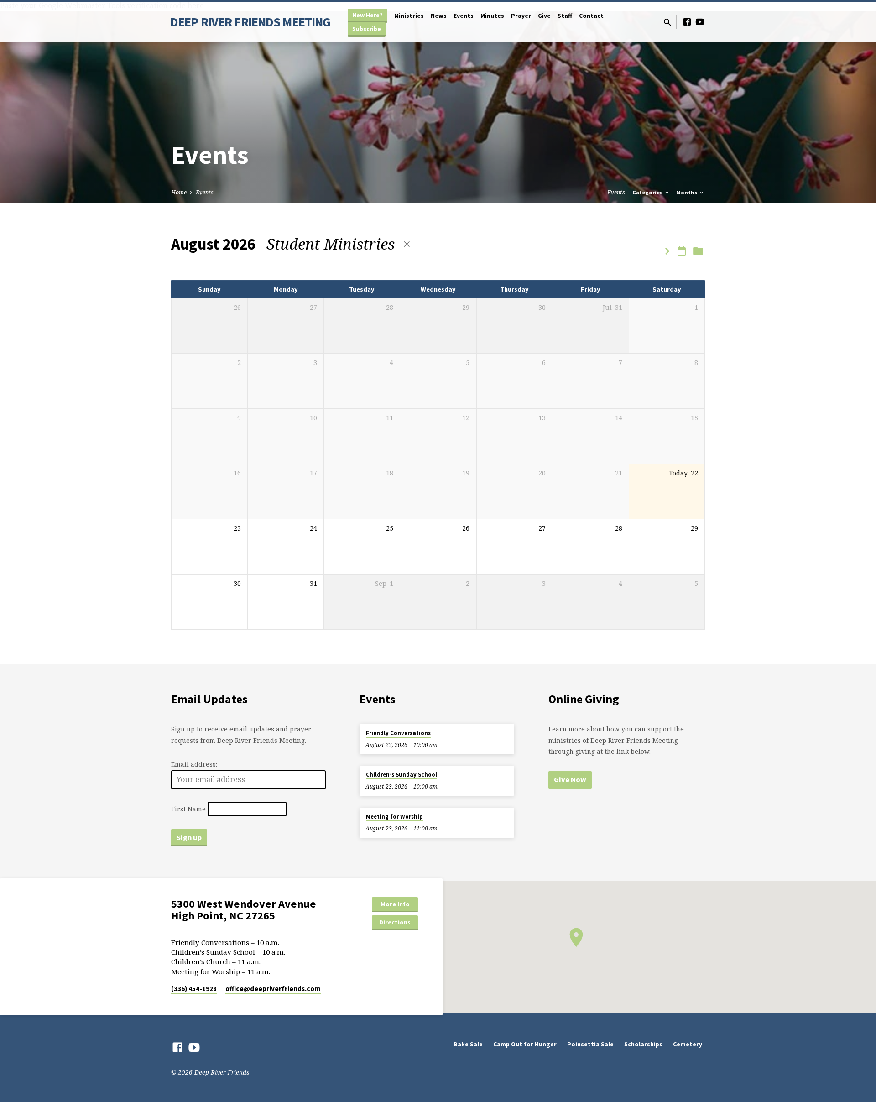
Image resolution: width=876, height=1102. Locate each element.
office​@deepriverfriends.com (273, 988)
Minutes (492, 16)
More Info (395, 904)
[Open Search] (667, 22)
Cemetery (687, 1044)
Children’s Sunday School (401, 774)
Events (464, 16)
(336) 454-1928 (194, 988)
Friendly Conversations (398, 733)
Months (687, 192)
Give (544, 16)
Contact (591, 16)
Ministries (409, 16)
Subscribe (366, 29)
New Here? (367, 15)
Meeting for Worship (394, 816)
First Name (188, 808)
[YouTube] (700, 21)
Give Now (570, 779)
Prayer (521, 16)
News (439, 16)
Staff (565, 16)
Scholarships (643, 1044)
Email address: (194, 764)
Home (179, 192)
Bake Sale (468, 1044)
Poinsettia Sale (590, 1044)
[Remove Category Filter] (407, 244)
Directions (395, 922)
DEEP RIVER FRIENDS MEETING (250, 22)
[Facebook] (687, 21)
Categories (648, 192)
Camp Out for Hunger (525, 1044)
